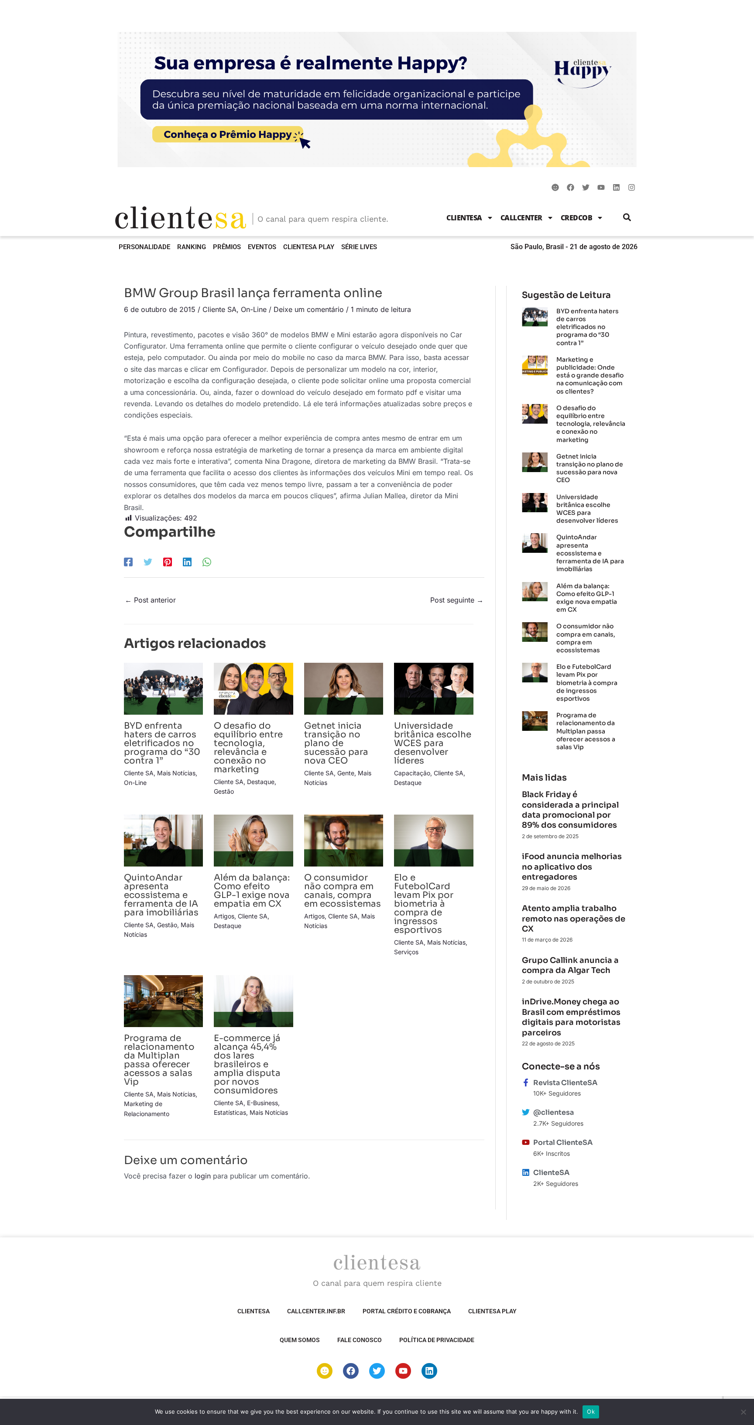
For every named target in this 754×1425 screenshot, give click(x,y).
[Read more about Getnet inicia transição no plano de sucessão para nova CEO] (343, 688)
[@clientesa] (526, 1112)
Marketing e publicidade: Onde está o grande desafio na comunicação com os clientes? (590, 375)
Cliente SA (219, 309)
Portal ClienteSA (563, 1142)
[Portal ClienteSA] (526, 1142)
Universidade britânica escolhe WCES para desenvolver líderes (432, 743)
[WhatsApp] (206, 561)
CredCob (577, 218)
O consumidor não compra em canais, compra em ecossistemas (342, 890)
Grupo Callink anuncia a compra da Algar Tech (570, 965)
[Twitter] (148, 561)
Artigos (224, 916)
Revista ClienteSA (565, 1082)
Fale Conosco (359, 1339)
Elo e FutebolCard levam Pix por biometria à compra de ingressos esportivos (423, 903)
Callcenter (521, 218)
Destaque (260, 781)
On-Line (254, 309)
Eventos (262, 247)
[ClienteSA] (526, 1172)
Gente (345, 773)
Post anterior (150, 600)
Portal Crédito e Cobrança (407, 1311)
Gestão (224, 791)
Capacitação (412, 773)
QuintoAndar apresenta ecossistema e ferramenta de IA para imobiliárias (161, 895)
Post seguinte (456, 600)
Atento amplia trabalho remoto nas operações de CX (573, 919)
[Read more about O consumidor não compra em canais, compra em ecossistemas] (343, 840)
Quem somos (300, 1339)
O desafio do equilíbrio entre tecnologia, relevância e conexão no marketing (248, 747)
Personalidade (144, 247)
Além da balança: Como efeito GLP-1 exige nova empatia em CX (252, 890)
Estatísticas (230, 1112)
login (203, 1176)
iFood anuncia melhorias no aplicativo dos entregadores (572, 867)
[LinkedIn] (187, 561)
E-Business (262, 1102)
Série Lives (359, 247)
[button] (627, 217)
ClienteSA (464, 218)
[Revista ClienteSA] (526, 1082)
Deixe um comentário (309, 309)
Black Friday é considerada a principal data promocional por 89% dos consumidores (570, 810)
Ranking (191, 247)
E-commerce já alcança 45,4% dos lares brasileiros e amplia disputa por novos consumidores (247, 1064)
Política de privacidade (436, 1339)
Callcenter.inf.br (316, 1311)
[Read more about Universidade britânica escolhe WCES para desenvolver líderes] (433, 688)
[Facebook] (128, 561)
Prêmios (227, 247)
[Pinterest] (167, 561)
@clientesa (553, 1112)
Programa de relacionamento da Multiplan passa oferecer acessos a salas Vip (159, 1060)
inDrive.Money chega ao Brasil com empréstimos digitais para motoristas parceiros (571, 1017)
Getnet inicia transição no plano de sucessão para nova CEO (336, 743)
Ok (591, 1411)
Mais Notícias (176, 773)
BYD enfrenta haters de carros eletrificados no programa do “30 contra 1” (162, 743)
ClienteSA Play (308, 247)
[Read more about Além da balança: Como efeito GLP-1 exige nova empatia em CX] (253, 840)
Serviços (406, 952)
